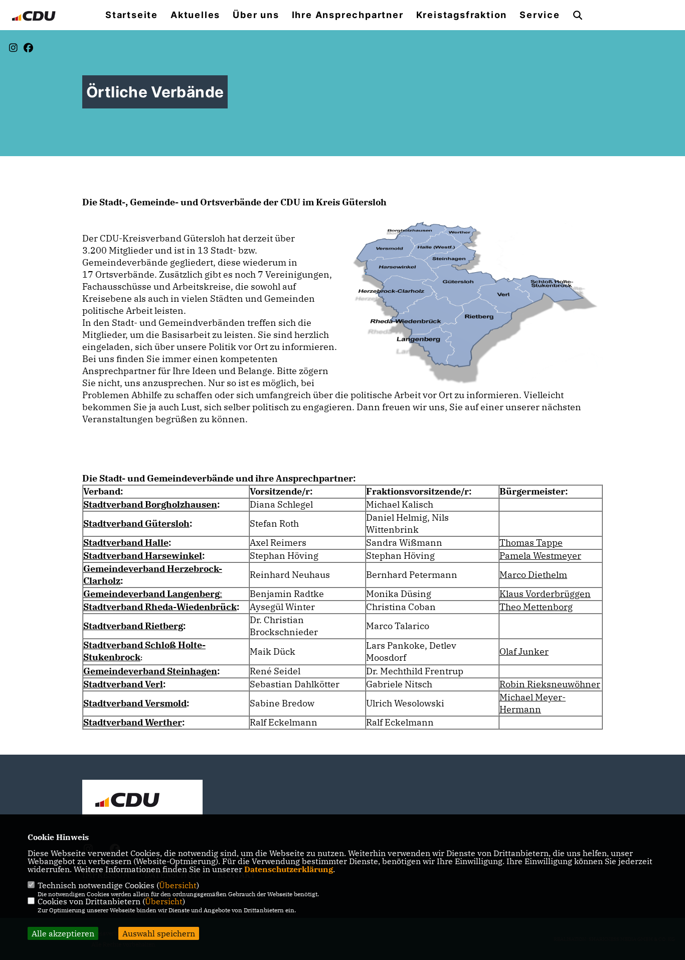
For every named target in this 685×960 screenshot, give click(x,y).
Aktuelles (195, 15)
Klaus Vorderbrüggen (545, 593)
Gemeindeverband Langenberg (151, 593)
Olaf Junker (524, 651)
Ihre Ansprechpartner (348, 15)
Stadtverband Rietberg (133, 626)
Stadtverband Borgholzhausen (150, 504)
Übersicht (178, 885)
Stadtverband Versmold (135, 703)
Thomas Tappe (531, 542)
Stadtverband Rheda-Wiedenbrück (160, 607)
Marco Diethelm (533, 574)
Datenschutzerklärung (288, 869)
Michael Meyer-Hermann (532, 703)
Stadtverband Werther (132, 722)
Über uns (256, 15)
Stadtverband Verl (123, 684)
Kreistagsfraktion (461, 15)
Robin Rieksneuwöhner (549, 684)
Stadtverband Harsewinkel (142, 555)
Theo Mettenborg (536, 607)
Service (540, 15)
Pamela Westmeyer (540, 555)
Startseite (131, 15)
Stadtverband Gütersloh (136, 523)
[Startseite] (142, 799)
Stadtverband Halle (125, 542)
